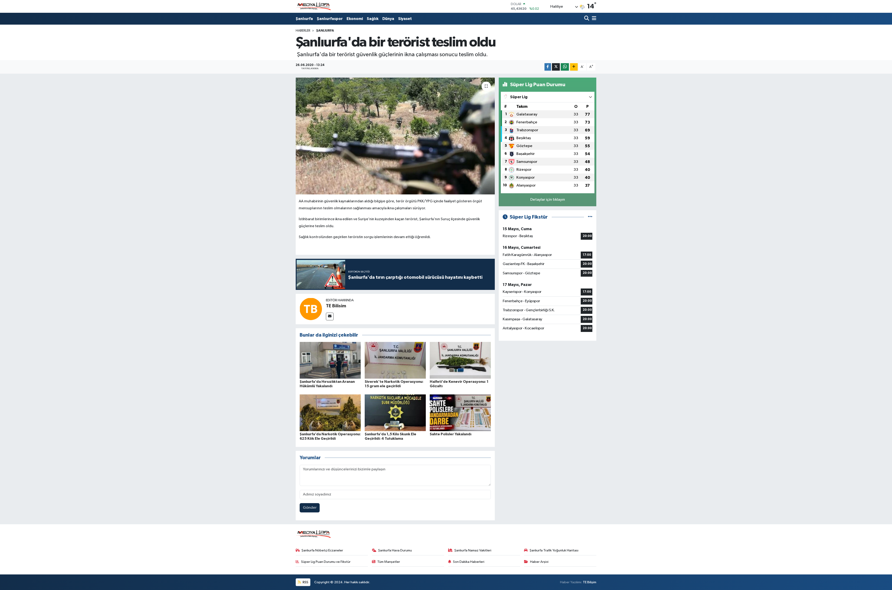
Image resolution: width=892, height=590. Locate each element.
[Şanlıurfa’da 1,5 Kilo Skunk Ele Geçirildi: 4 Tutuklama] (395, 413)
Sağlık (372, 19)
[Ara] (587, 19)
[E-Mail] (330, 316)
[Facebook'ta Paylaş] (547, 67)
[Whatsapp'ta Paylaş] (565, 67)
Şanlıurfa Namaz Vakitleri (472, 550)
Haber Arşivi (539, 562)
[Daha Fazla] (574, 67)
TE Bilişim (589, 582)
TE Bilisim (336, 306)
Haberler (303, 30)
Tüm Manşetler (388, 562)
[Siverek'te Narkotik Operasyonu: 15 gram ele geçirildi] (395, 360)
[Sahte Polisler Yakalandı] (460, 413)
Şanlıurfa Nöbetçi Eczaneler (322, 550)
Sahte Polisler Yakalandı (450, 434)
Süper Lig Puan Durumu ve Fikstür (326, 562)
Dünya (388, 19)
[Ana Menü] (593, 19)
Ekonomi (355, 19)
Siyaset (405, 19)
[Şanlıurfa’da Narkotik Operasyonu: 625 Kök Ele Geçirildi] (330, 413)
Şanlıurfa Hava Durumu (395, 550)
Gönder (310, 508)
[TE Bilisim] (311, 309)
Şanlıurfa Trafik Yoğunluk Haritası (554, 550)
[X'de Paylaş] (556, 67)
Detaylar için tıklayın (547, 200)
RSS (305, 582)
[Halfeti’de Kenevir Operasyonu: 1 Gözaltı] (460, 360)
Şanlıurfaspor (330, 19)
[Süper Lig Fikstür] (590, 217)
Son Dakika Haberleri (468, 562)
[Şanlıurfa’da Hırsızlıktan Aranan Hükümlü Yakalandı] (330, 360)
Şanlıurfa (304, 19)
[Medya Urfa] (313, 6)
